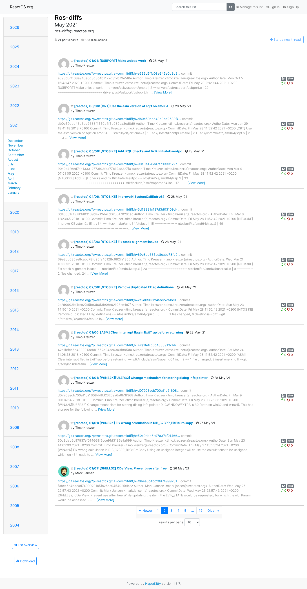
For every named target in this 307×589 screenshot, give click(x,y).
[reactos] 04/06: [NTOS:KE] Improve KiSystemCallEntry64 (118, 196)
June (11, 169)
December (15, 140)
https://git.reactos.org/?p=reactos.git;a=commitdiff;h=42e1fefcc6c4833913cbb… (118, 345)
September (16, 155)
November (15, 145)
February (14, 188)
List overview (27, 545)
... (192, 510)
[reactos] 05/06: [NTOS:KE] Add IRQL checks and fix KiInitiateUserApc (127, 151)
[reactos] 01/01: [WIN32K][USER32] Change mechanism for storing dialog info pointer (140, 378)
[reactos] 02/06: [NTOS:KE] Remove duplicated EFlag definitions (123, 287)
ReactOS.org (21, 6)
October (14, 150)
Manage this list (251, 7)
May (11, 174)
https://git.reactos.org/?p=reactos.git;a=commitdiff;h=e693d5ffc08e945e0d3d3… (119, 73)
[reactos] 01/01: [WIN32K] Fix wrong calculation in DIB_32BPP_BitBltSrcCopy (133, 423)
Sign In (274, 7)
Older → (213, 510)
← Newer (145, 510)
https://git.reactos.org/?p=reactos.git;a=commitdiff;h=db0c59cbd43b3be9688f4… (119, 119)
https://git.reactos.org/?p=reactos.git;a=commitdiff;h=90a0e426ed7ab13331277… (118, 164)
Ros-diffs (68, 17)
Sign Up (292, 7)
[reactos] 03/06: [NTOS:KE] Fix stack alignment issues (115, 242)
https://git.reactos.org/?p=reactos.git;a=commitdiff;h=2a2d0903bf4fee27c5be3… (118, 300)
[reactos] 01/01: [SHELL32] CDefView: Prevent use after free (120, 468)
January (14, 192)
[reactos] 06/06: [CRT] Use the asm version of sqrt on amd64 (120, 106)
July (11, 164)
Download (27, 561)
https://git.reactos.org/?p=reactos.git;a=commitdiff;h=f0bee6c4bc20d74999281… (119, 481)
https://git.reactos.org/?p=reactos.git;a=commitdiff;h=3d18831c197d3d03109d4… (119, 209)
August (13, 159)
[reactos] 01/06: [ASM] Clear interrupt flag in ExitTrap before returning (128, 332)
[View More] (163, 92)
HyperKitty (153, 583)
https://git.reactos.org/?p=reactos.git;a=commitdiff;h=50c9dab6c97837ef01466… (119, 436)
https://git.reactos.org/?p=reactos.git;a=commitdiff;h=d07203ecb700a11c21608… (119, 390)
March (12, 183)
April (11, 178)
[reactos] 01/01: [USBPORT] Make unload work (109, 60)
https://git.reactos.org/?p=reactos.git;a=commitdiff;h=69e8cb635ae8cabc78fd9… (119, 254)
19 (200, 510)
